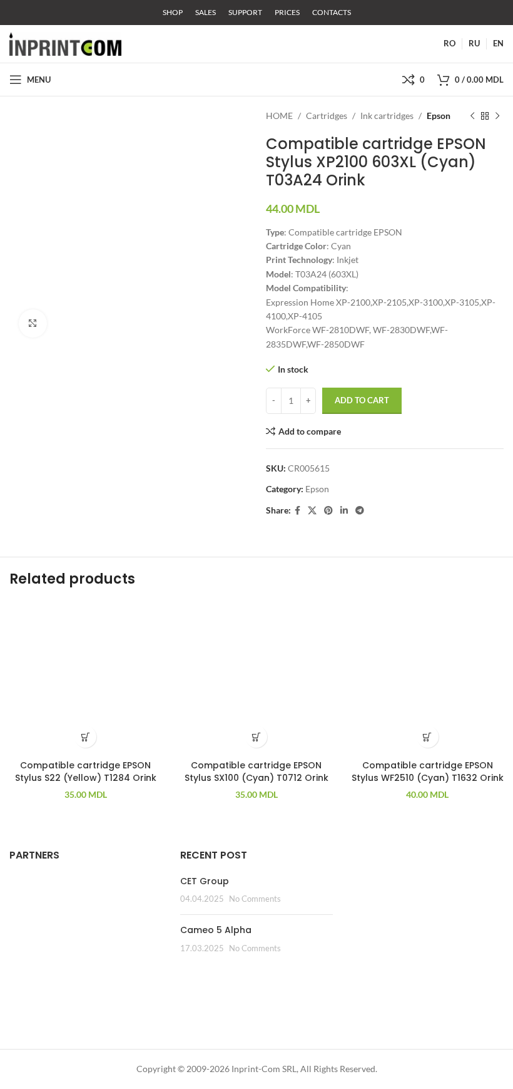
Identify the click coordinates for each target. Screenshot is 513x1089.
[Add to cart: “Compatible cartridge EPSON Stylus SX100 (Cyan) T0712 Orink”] (256, 737)
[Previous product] (472, 116)
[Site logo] (65, 43)
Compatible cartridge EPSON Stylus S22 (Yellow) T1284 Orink (85, 771)
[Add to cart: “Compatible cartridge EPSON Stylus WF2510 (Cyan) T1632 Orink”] (428, 737)
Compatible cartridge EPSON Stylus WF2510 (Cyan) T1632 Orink (428, 771)
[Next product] (497, 116)
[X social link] (312, 510)
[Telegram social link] (360, 510)
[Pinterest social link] (328, 510)
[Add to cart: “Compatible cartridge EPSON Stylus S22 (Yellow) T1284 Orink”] (85, 737)
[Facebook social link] (297, 510)
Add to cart (362, 400)
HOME (279, 115)
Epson (438, 115)
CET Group (204, 881)
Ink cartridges (387, 115)
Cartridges (326, 115)
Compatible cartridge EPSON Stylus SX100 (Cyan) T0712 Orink (256, 771)
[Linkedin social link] (344, 510)
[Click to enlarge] (33, 323)
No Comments (255, 899)
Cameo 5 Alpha (215, 930)
